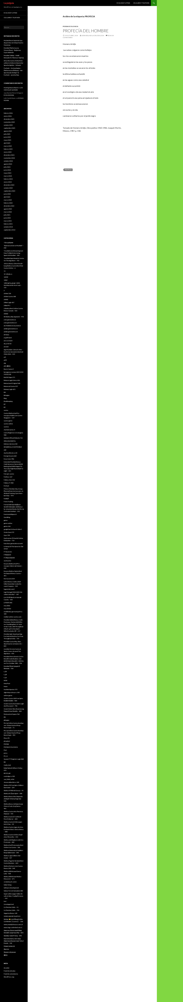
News (6, 686)
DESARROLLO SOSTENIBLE (13, 447)
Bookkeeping (8, 401)
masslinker (7, 609)
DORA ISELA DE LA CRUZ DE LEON (92, 35)
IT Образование (9, 558)
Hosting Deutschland (11, 88)
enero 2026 (8, 116)
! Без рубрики (8, 243)
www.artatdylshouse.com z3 (13, 924)
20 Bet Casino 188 (10, 296)
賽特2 (6, 955)
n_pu (5, 677)
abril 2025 (7, 143)
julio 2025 (7, 134)
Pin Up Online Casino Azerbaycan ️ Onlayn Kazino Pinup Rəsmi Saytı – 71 (14, 725)
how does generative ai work (13, 543)
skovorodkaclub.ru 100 (11, 782)
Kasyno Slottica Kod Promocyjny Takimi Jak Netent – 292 (13, 566)
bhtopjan (6, 395)
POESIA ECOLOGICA (70, 26)
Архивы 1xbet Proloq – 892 (13, 936)
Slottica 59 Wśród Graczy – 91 (13, 790)
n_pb (5, 674)
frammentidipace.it (10, 514)
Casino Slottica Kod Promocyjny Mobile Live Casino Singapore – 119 (13, 415)
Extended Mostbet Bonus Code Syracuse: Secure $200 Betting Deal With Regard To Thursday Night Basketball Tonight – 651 (13, 466)
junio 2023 (7, 194)
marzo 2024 (8, 176)
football (6, 499)
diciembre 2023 (9, 185)
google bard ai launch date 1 (13, 529)
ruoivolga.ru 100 (9, 776)
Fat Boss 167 (8, 477)
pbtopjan (6, 720)
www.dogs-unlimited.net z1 (13, 927)
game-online (8, 523)
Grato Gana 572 (9, 532)
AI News (6, 335)
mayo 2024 (7, 173)
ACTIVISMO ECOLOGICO (12, 326)
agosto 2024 (8, 164)
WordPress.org (9, 977)
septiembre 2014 (9, 230)
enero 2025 (8, 152)
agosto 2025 (8, 131)
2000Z (6, 299)
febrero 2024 (8, 179)
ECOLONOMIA (9, 95)
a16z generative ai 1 (10, 323)
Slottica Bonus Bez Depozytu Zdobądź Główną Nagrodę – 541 (13, 799)
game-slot (7, 526)
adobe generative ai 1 (11, 329)
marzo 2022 (8, 212)
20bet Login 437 (9, 302)
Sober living (7, 885)
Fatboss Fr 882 (9, 483)
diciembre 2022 (9, 206)
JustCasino (7, 561)
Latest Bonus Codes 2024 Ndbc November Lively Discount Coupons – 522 (13, 584)
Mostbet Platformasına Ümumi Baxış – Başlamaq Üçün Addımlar (12, 50)
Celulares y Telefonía (141, 3)
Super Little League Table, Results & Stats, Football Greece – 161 (13, 896)
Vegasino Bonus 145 (10, 913)
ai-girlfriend (8, 338)
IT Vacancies (8, 552)
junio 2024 (7, 170)
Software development (11, 888)
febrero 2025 (8, 149)
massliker (7, 606)
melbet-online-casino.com (12, 617)
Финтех (6, 949)
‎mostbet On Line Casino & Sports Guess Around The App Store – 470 (12, 651)
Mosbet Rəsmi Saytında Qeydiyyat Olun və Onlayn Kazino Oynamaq (13, 43)
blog (5, 398)
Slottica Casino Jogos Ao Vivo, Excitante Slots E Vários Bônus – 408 (14, 829)
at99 (5, 360)
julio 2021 (7, 215)
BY (5, 407)
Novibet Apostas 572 (10, 689)
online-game (8, 695)
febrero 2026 (8, 113)
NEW (5, 680)
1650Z (6, 277)
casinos (6, 427)
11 (4, 271)
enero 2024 (8, 182)
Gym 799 (7, 535)
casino (6, 410)
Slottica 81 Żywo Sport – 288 (13, 793)
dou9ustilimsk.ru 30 (10, 453)
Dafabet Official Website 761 (13, 438)
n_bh (5, 671)
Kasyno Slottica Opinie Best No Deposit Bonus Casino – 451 (13, 573)
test (5, 901)
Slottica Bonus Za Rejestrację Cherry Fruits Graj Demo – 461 (13, 806)
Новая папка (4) (9, 946)
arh (5, 357)
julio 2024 (7, 167)
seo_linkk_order (9, 779)
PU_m (6, 756)
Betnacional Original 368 (12, 383)
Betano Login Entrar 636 (12, 380)
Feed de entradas (9, 971)
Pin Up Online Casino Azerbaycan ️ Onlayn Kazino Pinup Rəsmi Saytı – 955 (14, 733)
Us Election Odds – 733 (11, 910)
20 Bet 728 (7, 293)
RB (5, 762)
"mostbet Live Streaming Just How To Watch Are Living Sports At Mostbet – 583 (13, 253)
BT (5, 404)
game (5, 520)
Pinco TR (6, 738)
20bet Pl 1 (7, 305)
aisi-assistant (8, 341)
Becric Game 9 (9, 369)
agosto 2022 (8, 209)
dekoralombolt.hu (10, 441)
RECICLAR (7, 773)
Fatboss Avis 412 (9, 480)
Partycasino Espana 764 (11, 714)
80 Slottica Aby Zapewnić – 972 (14, 317)
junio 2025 (7, 137)
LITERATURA (8, 603)
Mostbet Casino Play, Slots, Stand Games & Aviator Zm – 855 (13, 644)
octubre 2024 (8, 161)
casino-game (8, 421)
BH (5, 392)
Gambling (7, 517)
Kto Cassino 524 (9, 579)
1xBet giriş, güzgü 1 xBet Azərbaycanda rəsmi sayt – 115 (13, 285)
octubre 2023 (8, 188)
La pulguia (9, 3)
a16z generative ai (10, 320)
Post (5, 750)
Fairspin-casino (9, 474)
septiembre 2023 (9, 191)
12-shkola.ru (8, 274)
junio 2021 (7, 218)
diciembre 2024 (9, 155)
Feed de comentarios (11, 974)
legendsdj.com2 (9, 589)
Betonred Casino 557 (11, 386)
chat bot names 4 (9, 430)
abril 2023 (7, 197)
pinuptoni (7, 741)
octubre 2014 (8, 227)
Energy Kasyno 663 (10, 456)
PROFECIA (68, 170)
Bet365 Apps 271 (9, 377)
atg (5, 363)
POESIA (6, 744)
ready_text (7, 765)
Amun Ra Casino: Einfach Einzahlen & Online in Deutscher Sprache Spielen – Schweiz (13, 63)
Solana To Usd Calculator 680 (13, 891)
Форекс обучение (10, 952)
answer (6, 347)
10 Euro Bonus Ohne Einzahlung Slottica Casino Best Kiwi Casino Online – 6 (13, 266)
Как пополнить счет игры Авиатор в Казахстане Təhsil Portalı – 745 (14, 941)
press (5, 753)
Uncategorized (9, 904)
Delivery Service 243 (10, 444)
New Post (7, 683)
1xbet (5, 280)
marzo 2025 (8, 146)
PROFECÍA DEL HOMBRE (86, 30)
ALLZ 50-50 (7, 344)
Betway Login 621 (9, 389)
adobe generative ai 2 (11, 332)
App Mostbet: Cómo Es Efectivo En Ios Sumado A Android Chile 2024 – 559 (13, 352)
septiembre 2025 (9, 128)
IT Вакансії (7, 555)
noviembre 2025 (9, 122)
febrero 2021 (8, 224)
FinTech (6, 486)
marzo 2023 (8, 200)
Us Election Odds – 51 (11, 907)
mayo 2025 (7, 140)
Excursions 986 (9, 459)
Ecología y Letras (123, 3)
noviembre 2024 (9, 158)
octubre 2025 (8, 125)
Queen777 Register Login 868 (14, 759)
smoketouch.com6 (10, 882)
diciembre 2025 (9, 119)
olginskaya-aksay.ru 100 (12, 692)
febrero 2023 (8, 203)
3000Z (6, 314)
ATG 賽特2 (7, 366)
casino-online (8, 424)
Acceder (6, 968)
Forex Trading (8, 501)
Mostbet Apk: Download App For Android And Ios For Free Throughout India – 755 (13, 636)
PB (5, 717)
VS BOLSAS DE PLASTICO (12, 916)
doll (5, 450)
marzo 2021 (8, 221)
